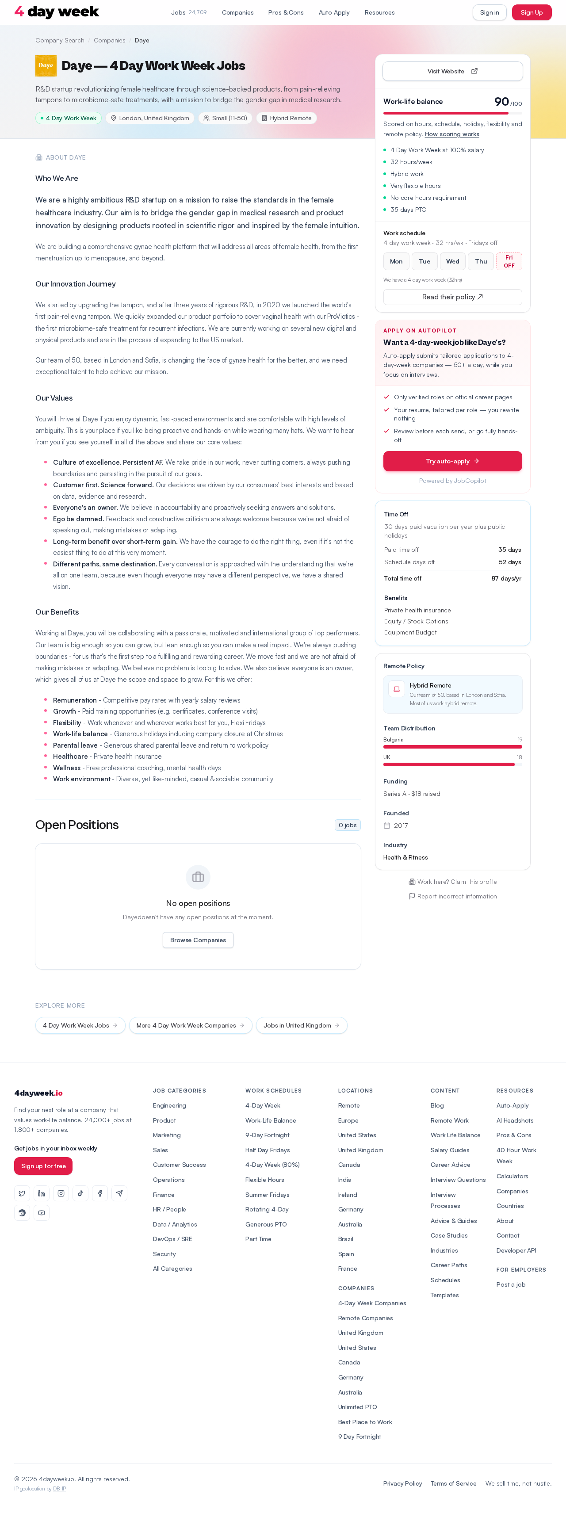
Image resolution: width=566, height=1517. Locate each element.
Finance (164, 1194)
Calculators (512, 1176)
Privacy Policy (402, 1483)
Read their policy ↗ (466, 298)
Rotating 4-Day (267, 1209)
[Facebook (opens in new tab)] (100, 1193)
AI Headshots (515, 1120)
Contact (508, 1235)
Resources (380, 12)
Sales (160, 1150)
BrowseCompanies (198, 940)
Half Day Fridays (267, 1150)
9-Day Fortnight (267, 1135)
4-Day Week (262, 1105)
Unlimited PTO (357, 1406)
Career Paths (449, 1265)
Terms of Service (454, 1483)
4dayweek (38, 1093)
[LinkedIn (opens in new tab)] (42, 1193)
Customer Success (179, 1164)
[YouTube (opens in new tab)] (42, 1213)
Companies (238, 12)
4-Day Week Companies (372, 1303)
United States (357, 1135)
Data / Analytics (175, 1224)
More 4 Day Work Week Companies (186, 1025)
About (505, 1220)
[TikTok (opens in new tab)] (80, 1193)
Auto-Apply (512, 1105)
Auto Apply (334, 12)
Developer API (516, 1250)
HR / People (169, 1209)
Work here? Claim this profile (457, 881)
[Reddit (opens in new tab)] (22, 1213)
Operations (168, 1179)
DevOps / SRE (172, 1238)
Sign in (489, 12)
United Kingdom (360, 1150)
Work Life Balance (456, 1135)
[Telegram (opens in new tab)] (119, 1193)
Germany (350, 1209)
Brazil (345, 1238)
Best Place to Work (365, 1421)
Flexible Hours (264, 1179)
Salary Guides (450, 1150)
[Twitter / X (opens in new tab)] (22, 1193)
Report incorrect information (457, 896)
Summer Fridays (267, 1194)
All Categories (172, 1268)
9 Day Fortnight (360, 1436)
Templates (445, 1295)
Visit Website (466, 73)
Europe (348, 1120)
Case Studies (449, 1235)
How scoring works (452, 134)
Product (164, 1120)
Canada (349, 1164)
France (347, 1268)
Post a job (511, 1284)
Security (164, 1253)
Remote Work (450, 1120)
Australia (350, 1224)
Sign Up (532, 12)
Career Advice (450, 1164)
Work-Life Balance (270, 1120)
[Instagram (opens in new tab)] (61, 1193)
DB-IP (59, 1488)
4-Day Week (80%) (272, 1164)
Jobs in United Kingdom (297, 1025)
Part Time (258, 1238)
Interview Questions (458, 1179)
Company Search (59, 40)
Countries (510, 1205)
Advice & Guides (454, 1220)
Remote (349, 1105)
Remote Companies (365, 1318)
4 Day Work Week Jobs (76, 1025)
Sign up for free (43, 1165)
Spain (346, 1253)
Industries (444, 1250)
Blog (437, 1105)
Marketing (167, 1135)
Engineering (169, 1105)
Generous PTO (266, 1224)
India (345, 1179)
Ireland (347, 1194)
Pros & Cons (285, 12)
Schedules (445, 1280)
